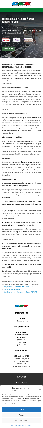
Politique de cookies (16, 425)
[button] (40, 389)
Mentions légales (26, 425)
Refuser (21, 415)
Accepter (21, 409)
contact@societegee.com (21, 366)
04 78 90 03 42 (8, 49)
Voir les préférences (21, 420)
